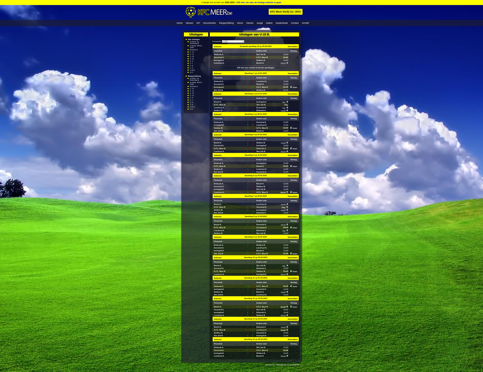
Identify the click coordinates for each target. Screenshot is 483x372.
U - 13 (192, 56)
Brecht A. (260, 63)
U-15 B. (192, 70)
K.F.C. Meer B (262, 57)
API (198, 23)
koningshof (219, 60)
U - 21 (192, 59)
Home (180, 23)
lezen (294, 87)
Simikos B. (260, 60)
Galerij (269, 23)
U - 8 (191, 66)
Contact (295, 23)
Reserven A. (194, 50)
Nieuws (189, 23)
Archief (305, 23)
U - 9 (191, 68)
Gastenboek (282, 23)
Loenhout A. (219, 63)
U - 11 (192, 54)
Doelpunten (218, 46)
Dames (249, 23)
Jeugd (260, 23)
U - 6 (191, 61)
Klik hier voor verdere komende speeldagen (255, 68)
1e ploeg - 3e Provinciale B (194, 42)
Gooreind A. (219, 57)
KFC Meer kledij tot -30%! (285, 11)
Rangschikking (226, 23)
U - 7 (191, 63)
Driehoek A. (219, 54)
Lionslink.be (293, 365)
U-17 (191, 72)
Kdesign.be (281, 365)
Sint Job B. (261, 54)
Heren (240, 23)
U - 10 (192, 52)
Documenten (209, 23)
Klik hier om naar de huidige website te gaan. (259, 2)
